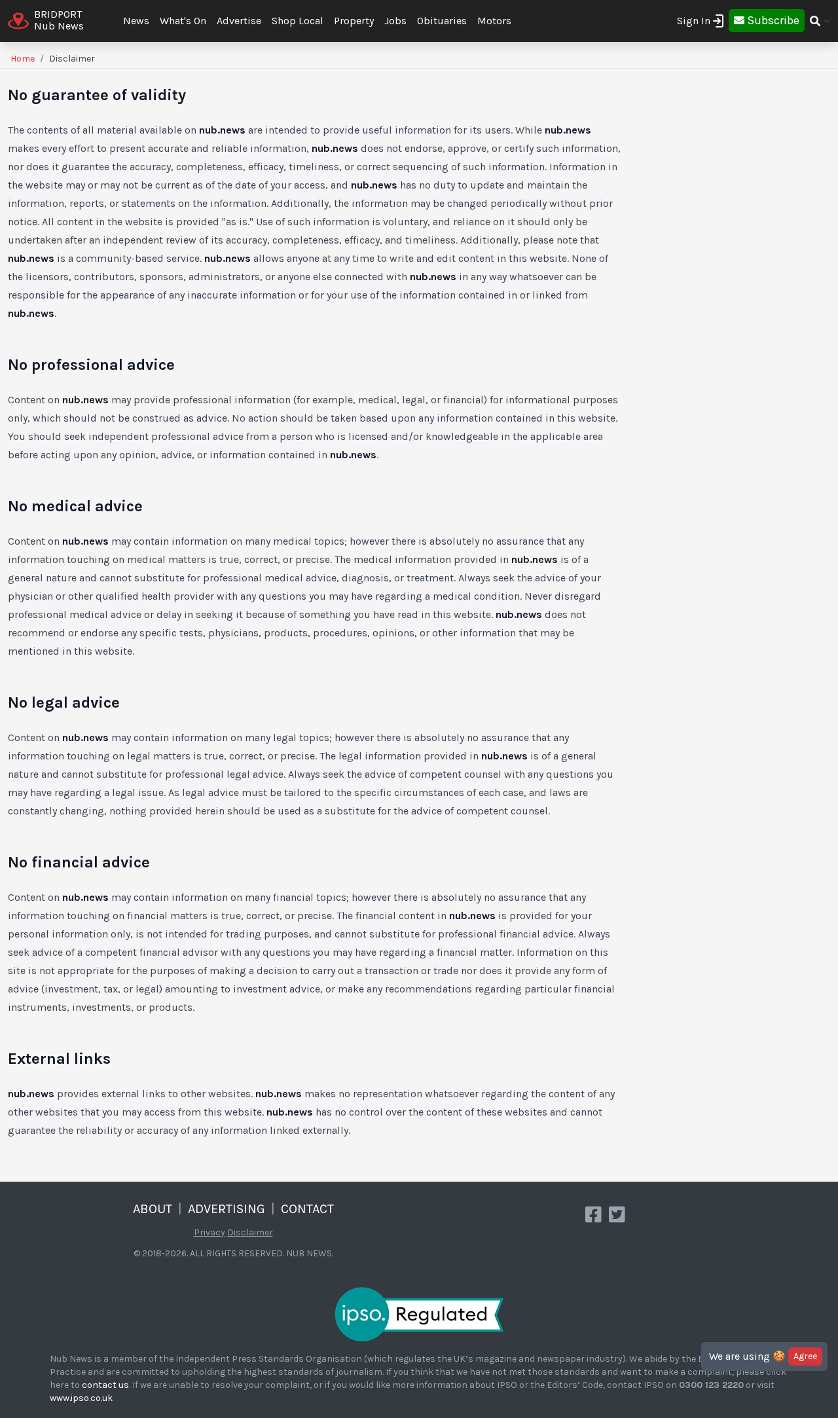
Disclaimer (250, 1232)
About (152, 1208)
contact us (105, 1385)
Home (22, 58)
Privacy (209, 1232)
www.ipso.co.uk (81, 1398)
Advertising (226, 1208)
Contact (307, 1208)
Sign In (693, 20)
